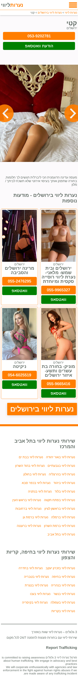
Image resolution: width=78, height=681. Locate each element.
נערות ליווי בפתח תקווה (59, 500)
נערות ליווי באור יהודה (60, 457)
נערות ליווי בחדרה (31, 568)
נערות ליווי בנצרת (36, 585)
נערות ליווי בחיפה (63, 576)
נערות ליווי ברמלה (63, 517)
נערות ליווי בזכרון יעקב (60, 568)
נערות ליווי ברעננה (29, 525)
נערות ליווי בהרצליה (62, 474)
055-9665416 (58, 384)
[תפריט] (73, 5)
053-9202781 (39, 36)
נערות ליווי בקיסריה (35, 602)
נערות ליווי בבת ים (31, 457)
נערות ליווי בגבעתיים (61, 465)
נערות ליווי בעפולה (63, 602)
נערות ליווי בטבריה (36, 576)
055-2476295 (19, 281)
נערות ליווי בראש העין (26, 500)
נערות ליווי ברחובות (28, 508)
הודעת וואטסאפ (39, 46)
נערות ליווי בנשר (64, 594)
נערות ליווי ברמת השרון (59, 525)
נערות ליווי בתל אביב (61, 534)
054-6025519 (19, 375)
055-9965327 (58, 290)
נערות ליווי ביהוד (64, 483)
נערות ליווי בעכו (40, 594)
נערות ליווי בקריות (63, 611)
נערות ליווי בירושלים (42, 409)
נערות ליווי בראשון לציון (59, 508)
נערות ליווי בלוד (65, 491)
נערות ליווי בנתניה (40, 491)
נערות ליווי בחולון (34, 474)
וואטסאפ (58, 299)
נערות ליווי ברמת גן (35, 517)
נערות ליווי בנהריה (63, 585)
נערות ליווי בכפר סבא (36, 483)
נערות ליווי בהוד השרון (30, 465)
